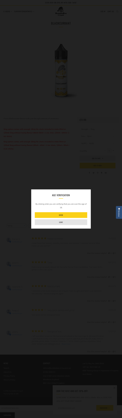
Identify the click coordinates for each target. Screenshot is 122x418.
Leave (61, 222)
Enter (61, 215)
